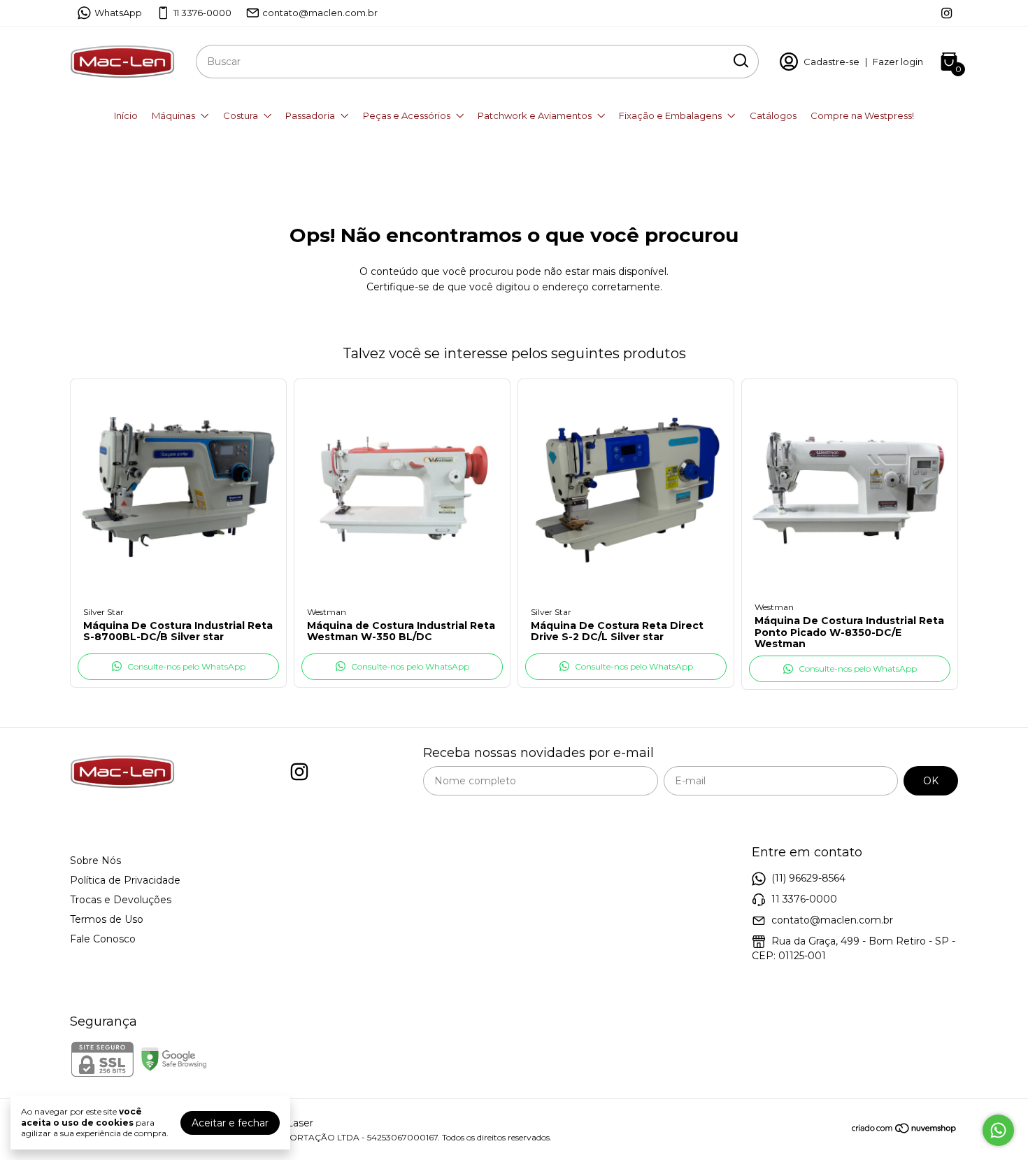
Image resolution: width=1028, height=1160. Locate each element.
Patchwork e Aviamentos (535, 115)
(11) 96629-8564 (808, 878)
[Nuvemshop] (904, 1130)
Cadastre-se (831, 61)
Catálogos (773, 115)
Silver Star (103, 612)
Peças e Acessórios (406, 115)
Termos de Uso (106, 919)
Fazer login (898, 61)
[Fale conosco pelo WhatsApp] (998, 1130)
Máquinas (173, 115)
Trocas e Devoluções (120, 899)
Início (126, 115)
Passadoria (310, 115)
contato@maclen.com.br (320, 12)
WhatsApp (118, 12)
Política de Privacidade (125, 880)
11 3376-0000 (202, 12)
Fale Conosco (103, 939)
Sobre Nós (95, 860)
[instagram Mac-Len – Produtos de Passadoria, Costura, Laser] (946, 12)
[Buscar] (740, 61)
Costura (240, 115)
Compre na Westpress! (862, 115)
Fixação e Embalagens (670, 115)
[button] (178, 666)
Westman (326, 612)
